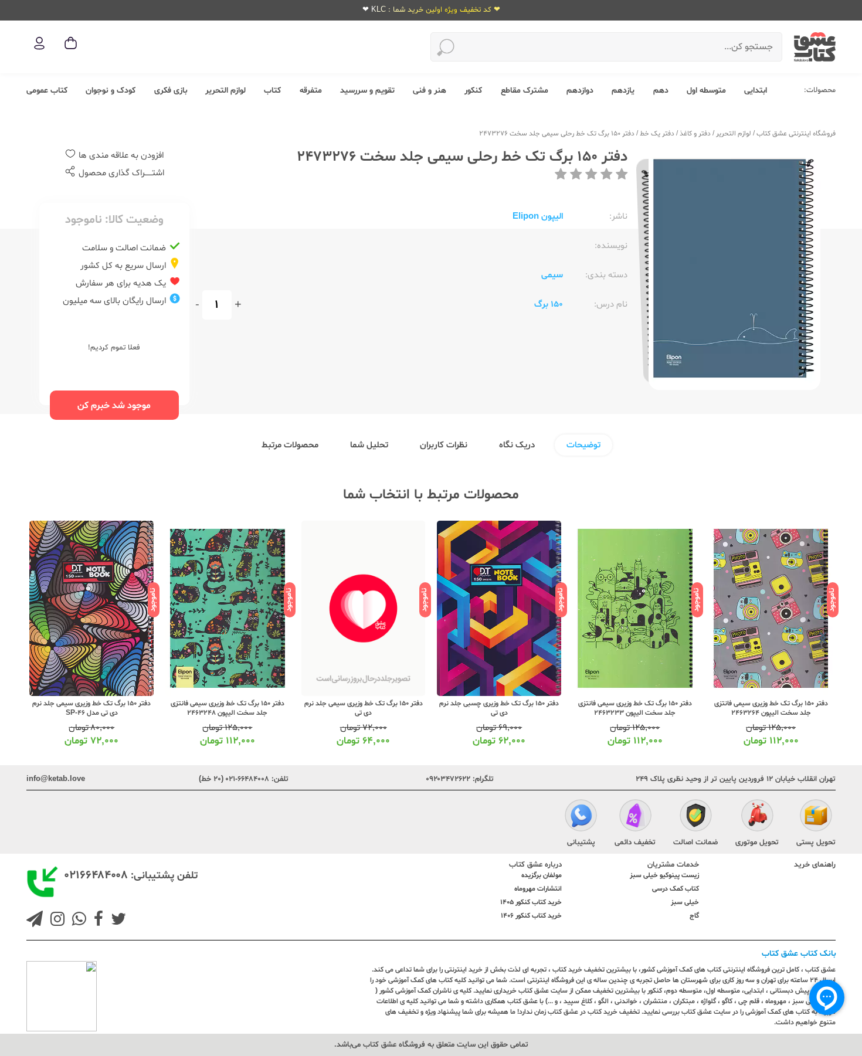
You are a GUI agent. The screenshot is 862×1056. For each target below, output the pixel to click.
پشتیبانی (581, 842)
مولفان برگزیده (541, 875)
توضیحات (583, 445)
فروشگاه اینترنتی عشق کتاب (796, 133)
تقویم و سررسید (367, 90)
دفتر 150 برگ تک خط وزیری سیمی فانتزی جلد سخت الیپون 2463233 (695, 708)
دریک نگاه (517, 445)
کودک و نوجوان (110, 90)
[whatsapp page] (76, 920)
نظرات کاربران (443, 445)
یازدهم (623, 90)
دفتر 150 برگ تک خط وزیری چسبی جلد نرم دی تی (560, 708)
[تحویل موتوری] (757, 817)
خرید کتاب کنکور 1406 (531, 916)
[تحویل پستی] (816, 817)
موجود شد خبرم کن (114, 405)
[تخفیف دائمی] (635, 817)
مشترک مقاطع (524, 90)
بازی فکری (170, 90)
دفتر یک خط (657, 133)
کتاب (272, 90)
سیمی (552, 275)
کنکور (473, 90)
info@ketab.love (55, 779)
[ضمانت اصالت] (696, 817)
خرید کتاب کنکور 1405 (531, 902)
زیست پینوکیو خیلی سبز (664, 875)
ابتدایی (755, 90)
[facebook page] (96, 920)
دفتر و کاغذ (695, 133)
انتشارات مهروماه (538, 889)
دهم (660, 90)
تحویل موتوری (757, 842)
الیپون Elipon (538, 216)
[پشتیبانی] (581, 817)
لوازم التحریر (225, 90)
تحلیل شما (369, 445)
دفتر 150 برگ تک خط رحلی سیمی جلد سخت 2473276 (556, 133)
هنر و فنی (429, 90)
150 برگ (548, 304)
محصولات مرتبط (290, 445)
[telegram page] (34, 920)
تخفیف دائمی (635, 842)
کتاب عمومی (46, 90)
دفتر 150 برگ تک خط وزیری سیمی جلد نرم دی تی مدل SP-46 (152, 708)
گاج (694, 916)
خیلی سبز (685, 902)
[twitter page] (116, 920)
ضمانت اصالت (695, 842)
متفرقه (311, 90)
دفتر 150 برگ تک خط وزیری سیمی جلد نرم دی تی (424, 708)
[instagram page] (55, 920)
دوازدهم (579, 90)
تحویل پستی (816, 842)
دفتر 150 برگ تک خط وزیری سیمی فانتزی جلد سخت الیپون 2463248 (288, 708)
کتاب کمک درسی (675, 889)
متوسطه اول (706, 90)
